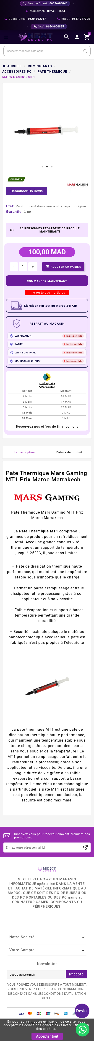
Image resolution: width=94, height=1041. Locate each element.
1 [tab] (42, 166)
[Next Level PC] (35, 37)
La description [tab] (24, 452)
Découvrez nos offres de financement (47, 426)
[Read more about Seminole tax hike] (85, 847)
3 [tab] (51, 166)
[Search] (85, 51)
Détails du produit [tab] (69, 452)
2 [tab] (47, 166)
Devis (81, 1010)
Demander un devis (26, 191)
